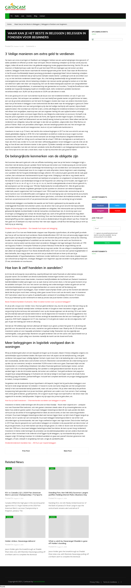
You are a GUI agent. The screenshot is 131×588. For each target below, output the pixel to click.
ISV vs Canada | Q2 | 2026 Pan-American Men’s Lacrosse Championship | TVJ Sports (23, 493)
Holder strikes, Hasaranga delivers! (20, 541)
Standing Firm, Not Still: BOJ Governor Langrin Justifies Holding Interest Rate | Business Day (68, 493)
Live (22, 16)
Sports (9, 517)
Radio (17, 16)
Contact (42, 16)
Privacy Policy (94, 582)
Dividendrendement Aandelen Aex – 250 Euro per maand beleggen (30, 443)
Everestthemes (39, 581)
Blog (35, 16)
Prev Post (26, 451)
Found (2, 586)
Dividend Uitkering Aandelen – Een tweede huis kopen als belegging (31, 228)
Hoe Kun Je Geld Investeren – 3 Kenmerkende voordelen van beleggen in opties (35, 400)
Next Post (68, 451)
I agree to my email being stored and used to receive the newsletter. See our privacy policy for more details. (105, 235)
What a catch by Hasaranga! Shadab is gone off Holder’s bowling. (68, 542)
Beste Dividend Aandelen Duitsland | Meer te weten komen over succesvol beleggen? (38, 302)
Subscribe (107, 242)
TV (11, 16)
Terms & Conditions (110, 582)
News (8, 468)
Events (29, 16)
